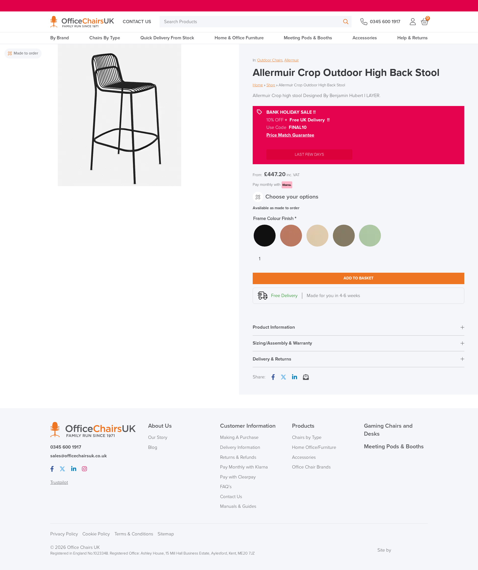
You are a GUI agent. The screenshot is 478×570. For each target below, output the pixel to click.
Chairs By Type (104, 38)
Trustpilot (59, 482)
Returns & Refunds (238, 457)
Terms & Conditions (134, 534)
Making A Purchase (239, 437)
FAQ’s (226, 486)
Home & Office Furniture (239, 38)
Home (258, 85)
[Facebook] (273, 377)
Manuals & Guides (238, 506)
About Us (160, 425)
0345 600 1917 (385, 21)
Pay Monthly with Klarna (244, 467)
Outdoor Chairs (270, 60)
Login (412, 21)
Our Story (157, 437)
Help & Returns (412, 38)
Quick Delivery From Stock (167, 38)
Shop (270, 85)
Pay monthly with (266, 184)
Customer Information (248, 425)
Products (303, 425)
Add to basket (358, 278)
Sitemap (166, 534)
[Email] (306, 377)
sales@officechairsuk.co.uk (78, 456)
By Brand (59, 38)
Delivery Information (240, 447)
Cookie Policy (96, 534)
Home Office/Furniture (314, 447)
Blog (152, 447)
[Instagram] (84, 469)
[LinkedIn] (294, 377)
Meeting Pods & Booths (308, 38)
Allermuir (291, 60)
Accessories (365, 38)
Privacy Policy (64, 534)
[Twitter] (283, 377)
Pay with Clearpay (238, 477)
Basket (424, 21)
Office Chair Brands (311, 467)
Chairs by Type (306, 437)
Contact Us (137, 21)
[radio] (264, 235)
